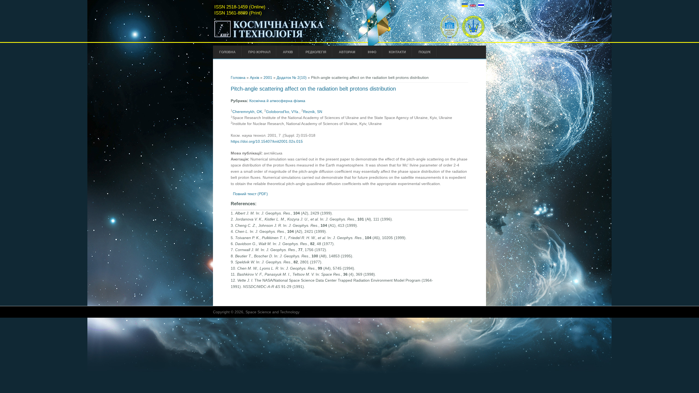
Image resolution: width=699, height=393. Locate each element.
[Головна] (280, 37)
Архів (288, 52)
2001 (267, 77)
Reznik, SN (312, 111)
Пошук (425, 52)
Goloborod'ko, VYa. (282, 111)
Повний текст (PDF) (250, 194)
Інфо (372, 52)
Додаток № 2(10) (292, 77)
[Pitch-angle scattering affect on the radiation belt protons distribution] (465, 6)
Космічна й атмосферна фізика (277, 101)
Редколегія (316, 52)
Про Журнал (259, 52)
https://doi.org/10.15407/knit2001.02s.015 (267, 141)
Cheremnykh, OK (247, 111)
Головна (227, 52)
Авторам (347, 52)
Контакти (397, 52)
